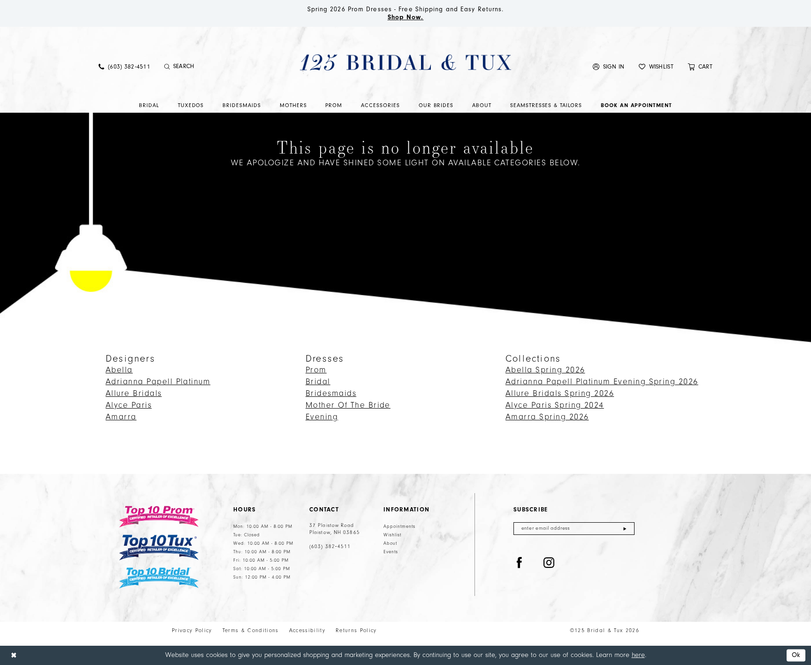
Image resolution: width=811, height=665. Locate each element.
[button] (609, 66)
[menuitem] (124, 66)
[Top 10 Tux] (159, 547)
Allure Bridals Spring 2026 (559, 393)
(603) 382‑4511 (330, 546)
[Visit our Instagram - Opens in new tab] (549, 563)
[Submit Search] (167, 66)
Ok (796, 655)
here (638, 655)
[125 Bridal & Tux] (405, 62)
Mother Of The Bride (348, 405)
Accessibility (307, 630)
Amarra (121, 417)
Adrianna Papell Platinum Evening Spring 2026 (601, 382)
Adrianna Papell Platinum (158, 382)
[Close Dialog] (14, 655)
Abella (119, 370)
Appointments (399, 526)
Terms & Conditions (250, 630)
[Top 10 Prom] (159, 516)
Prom (316, 370)
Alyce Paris (129, 405)
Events (390, 552)
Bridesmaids (331, 393)
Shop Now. (406, 17)
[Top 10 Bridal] (159, 577)
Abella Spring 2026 (545, 370)
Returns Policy (356, 630)
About (390, 543)
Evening (322, 417)
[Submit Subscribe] (625, 528)
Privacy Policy (192, 630)
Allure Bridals (134, 393)
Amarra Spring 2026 (547, 417)
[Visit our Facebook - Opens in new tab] (519, 563)
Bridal (318, 382)
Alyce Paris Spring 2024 (554, 405)
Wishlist (392, 535)
